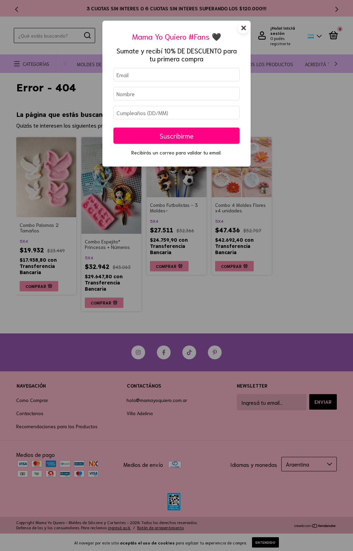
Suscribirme (177, 135)
